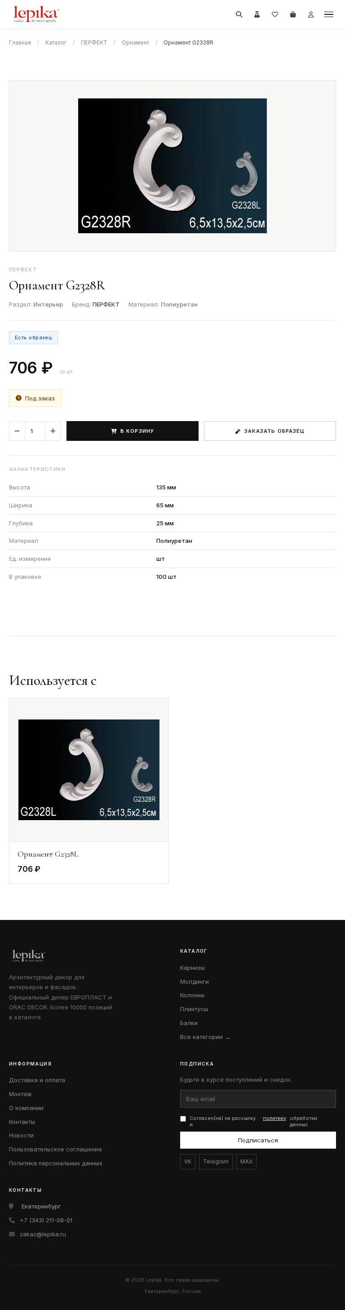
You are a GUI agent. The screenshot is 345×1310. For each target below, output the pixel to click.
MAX (246, 1161)
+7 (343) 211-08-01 (46, 1220)
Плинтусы (194, 1008)
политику (274, 1118)
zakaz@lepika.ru (43, 1234)
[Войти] (311, 14)
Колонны (192, 995)
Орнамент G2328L (48, 854)
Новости (21, 1135)
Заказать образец (274, 431)
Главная (20, 42)
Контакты (22, 1121)
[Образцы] (257, 14)
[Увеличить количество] (53, 431)
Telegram (216, 1161)
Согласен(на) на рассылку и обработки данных (253, 1121)
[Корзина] (293, 14)
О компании (26, 1107)
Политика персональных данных (55, 1163)
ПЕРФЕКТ (94, 42)
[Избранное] (275, 14)
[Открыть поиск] (239, 14)
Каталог (55, 42)
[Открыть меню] (329, 14)
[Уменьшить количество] (17, 431)
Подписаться (258, 1140)
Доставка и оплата (37, 1080)
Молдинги (194, 981)
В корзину (137, 431)
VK (187, 1161)
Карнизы (192, 967)
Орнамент (135, 42)
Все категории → (205, 1036)
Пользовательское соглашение (55, 1149)
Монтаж (20, 1093)
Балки (189, 1022)
